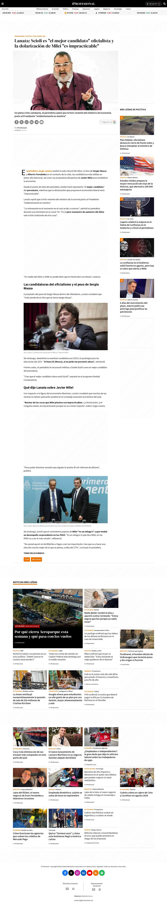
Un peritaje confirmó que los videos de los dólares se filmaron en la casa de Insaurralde (101, 636)
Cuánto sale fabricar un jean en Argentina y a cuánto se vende (98, 814)
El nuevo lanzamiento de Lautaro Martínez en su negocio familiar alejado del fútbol (65, 754)
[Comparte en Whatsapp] (27, 122)
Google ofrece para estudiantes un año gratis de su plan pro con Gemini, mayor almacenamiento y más (65, 699)
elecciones (36, 559)
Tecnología (118, 9)
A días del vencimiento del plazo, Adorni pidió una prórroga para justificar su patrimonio (133, 307)
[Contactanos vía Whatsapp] (73, 888)
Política (65, 9)
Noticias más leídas (25, 582)
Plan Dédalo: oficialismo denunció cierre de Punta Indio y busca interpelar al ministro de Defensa (137, 144)
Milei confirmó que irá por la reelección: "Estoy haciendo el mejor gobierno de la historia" (98, 656)
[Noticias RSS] (96, 873)
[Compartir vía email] (42, 122)
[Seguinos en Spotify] (102, 873)
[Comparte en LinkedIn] (32, 122)
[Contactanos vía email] (67, 888)
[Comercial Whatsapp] (99, 889)
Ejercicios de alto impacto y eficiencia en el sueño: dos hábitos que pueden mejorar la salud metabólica (100, 776)
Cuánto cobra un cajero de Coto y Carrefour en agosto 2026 (136, 794)
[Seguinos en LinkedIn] (83, 873)
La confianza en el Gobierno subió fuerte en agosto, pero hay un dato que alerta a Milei (137, 265)
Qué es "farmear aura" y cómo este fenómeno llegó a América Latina (65, 836)
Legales (97, 9)
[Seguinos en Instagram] (77, 873)
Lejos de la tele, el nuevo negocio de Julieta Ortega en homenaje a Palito (100, 795)
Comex (128, 9)
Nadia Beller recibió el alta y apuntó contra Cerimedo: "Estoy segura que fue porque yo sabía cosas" (101, 617)
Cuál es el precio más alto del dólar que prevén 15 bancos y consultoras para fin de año (101, 677)
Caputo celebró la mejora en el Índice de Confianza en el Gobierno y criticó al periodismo (136, 225)
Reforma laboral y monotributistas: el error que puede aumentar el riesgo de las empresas (101, 836)
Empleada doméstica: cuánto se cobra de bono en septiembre (65, 794)
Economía (55, 9)
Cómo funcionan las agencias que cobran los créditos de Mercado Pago (28, 836)
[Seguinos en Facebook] (65, 873)
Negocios (106, 9)
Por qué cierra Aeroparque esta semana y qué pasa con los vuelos (43, 634)
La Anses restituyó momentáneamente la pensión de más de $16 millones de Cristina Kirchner (29, 699)
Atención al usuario (70, 883)
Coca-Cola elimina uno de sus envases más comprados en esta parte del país (29, 754)
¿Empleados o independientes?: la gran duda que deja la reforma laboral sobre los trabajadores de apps (101, 756)
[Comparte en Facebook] (17, 122)
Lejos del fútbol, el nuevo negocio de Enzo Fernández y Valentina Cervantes (28, 795)
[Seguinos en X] (71, 873)
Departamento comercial (97, 884)
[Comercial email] (93, 889)
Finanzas (75, 9)
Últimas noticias (42, 9)
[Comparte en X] (22, 122)
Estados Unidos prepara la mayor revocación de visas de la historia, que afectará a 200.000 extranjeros (136, 185)
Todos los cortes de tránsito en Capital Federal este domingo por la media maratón (65, 656)
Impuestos (86, 9)
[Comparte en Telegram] (37, 122)
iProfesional (20, 36)
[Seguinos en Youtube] (89, 873)
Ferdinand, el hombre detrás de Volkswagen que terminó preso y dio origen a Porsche (136, 657)
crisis (27, 559)
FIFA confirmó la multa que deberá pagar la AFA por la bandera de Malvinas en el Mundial (100, 697)
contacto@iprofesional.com (83, 900)
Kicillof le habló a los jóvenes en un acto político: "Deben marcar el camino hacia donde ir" (29, 656)
